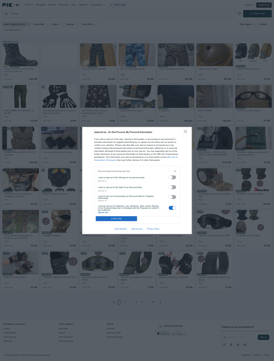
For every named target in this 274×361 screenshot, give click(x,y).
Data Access (137, 229)
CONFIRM (116, 219)
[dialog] (137, 180)
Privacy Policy (153, 229)
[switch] (172, 177)
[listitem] (137, 171)
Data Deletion (121, 229)
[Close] (186, 132)
